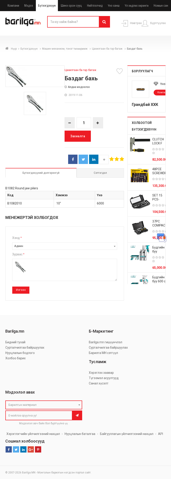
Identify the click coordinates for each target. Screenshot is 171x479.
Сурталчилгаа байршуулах (24, 347)
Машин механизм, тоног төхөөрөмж (65, 48)
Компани (13, 5)
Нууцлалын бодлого (20, 353)
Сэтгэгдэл (100, 172)
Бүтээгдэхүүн (47, 5)
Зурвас (18, 254)
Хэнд (17, 238)
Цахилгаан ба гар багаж (107, 48)
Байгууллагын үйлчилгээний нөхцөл (126, 434)
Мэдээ (28, 5)
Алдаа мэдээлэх (79, 87)
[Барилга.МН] (23, 21)
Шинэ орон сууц (71, 5)
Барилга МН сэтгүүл (103, 353)
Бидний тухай (15, 342)
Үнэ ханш (114, 5)
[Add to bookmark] (120, 71)
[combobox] (64, 246)
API (160, 434)
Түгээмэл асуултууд (104, 378)
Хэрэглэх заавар (101, 372)
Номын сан (161, 5)
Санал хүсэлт (98, 383)
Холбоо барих (15, 358)
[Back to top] (159, 453)
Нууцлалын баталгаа (80, 434)
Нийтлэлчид (95, 5)
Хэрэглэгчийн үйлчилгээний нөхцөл (33, 434)
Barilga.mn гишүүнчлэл (105, 342)
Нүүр (14, 48)
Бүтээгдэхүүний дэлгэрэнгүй (40, 172)
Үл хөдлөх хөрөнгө (137, 5)
